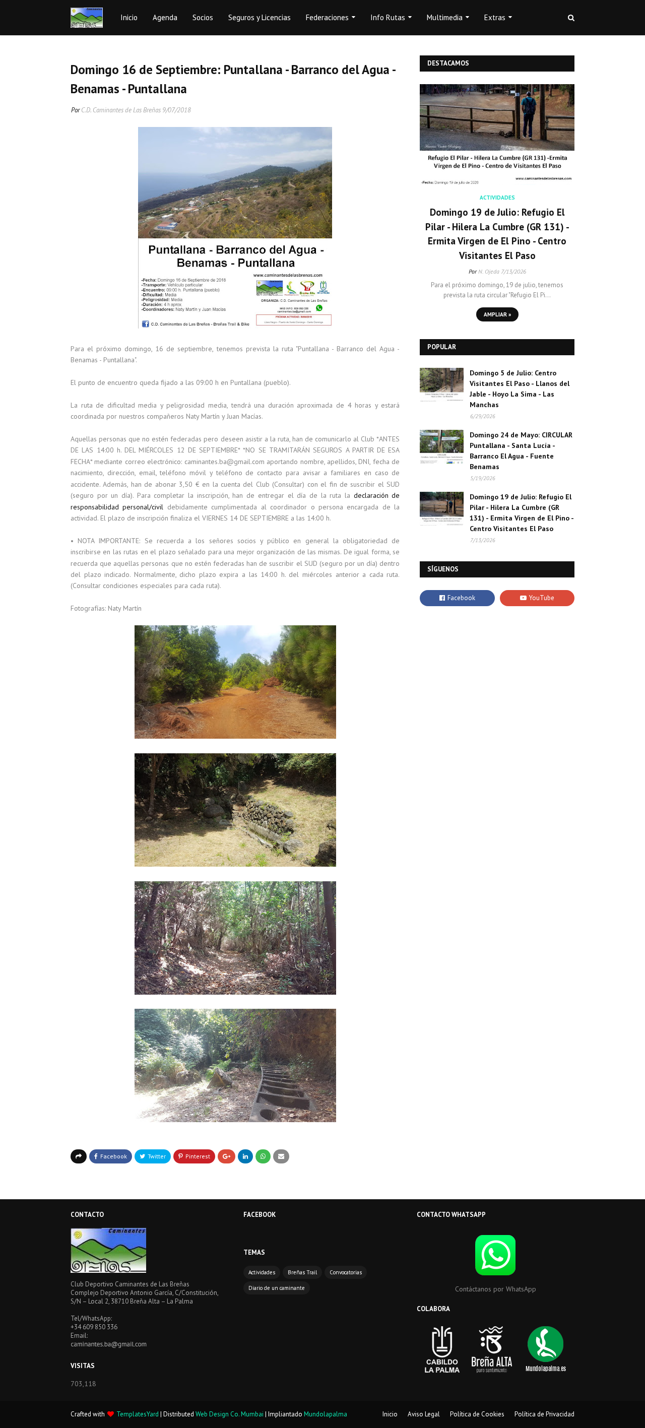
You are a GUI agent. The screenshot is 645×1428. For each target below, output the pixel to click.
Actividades (261, 1272)
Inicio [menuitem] (129, 17)
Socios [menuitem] (202, 17)
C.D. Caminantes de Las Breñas (121, 110)
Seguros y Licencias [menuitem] (259, 17)
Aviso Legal (424, 1414)
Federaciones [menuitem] (327, 17)
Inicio (390, 1414)
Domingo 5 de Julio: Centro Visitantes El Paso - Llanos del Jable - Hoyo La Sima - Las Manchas (519, 388)
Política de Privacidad (544, 1414)
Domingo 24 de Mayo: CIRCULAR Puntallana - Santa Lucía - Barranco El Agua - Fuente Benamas (521, 450)
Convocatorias (346, 1272)
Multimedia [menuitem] (445, 17)
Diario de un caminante (276, 1287)
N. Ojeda (488, 271)
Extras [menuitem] (494, 17)
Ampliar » (497, 314)
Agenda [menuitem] (165, 17)
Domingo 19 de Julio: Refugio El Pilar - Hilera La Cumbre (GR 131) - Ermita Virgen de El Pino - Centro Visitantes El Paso (497, 234)
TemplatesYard (137, 1414)
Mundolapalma (325, 1414)
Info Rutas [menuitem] (387, 17)
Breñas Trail (302, 1272)
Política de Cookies (477, 1414)
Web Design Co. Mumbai (230, 1414)
